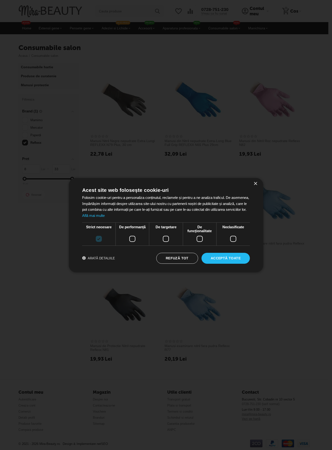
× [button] (255, 183)
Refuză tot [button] (177, 258)
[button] (98, 258)
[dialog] (166, 225)
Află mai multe (93, 215)
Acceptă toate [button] (226, 258)
